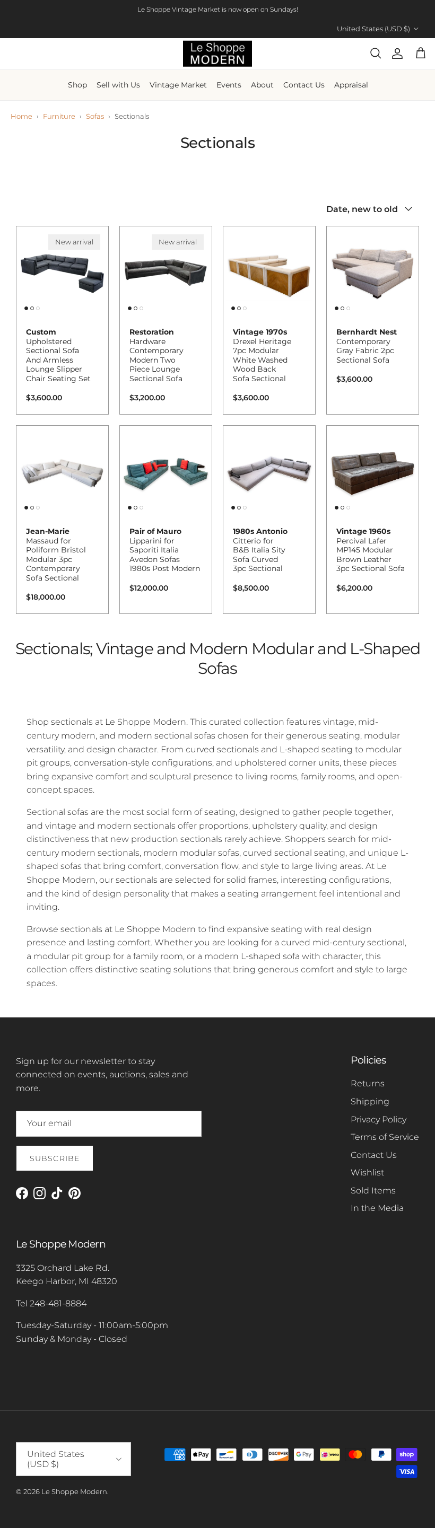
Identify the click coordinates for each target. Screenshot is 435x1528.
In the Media (377, 1208)
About (262, 85)
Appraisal (351, 85)
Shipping (370, 1101)
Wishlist (367, 1172)
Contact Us (304, 85)
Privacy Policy (378, 1119)
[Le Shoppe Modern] (217, 54)
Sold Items (373, 1190)
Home (21, 116)
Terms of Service (385, 1137)
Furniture (59, 116)
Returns (368, 1083)
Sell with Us (118, 85)
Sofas (95, 116)
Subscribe (55, 1158)
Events (228, 85)
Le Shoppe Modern (74, 1491)
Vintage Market (178, 85)
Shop (77, 85)
